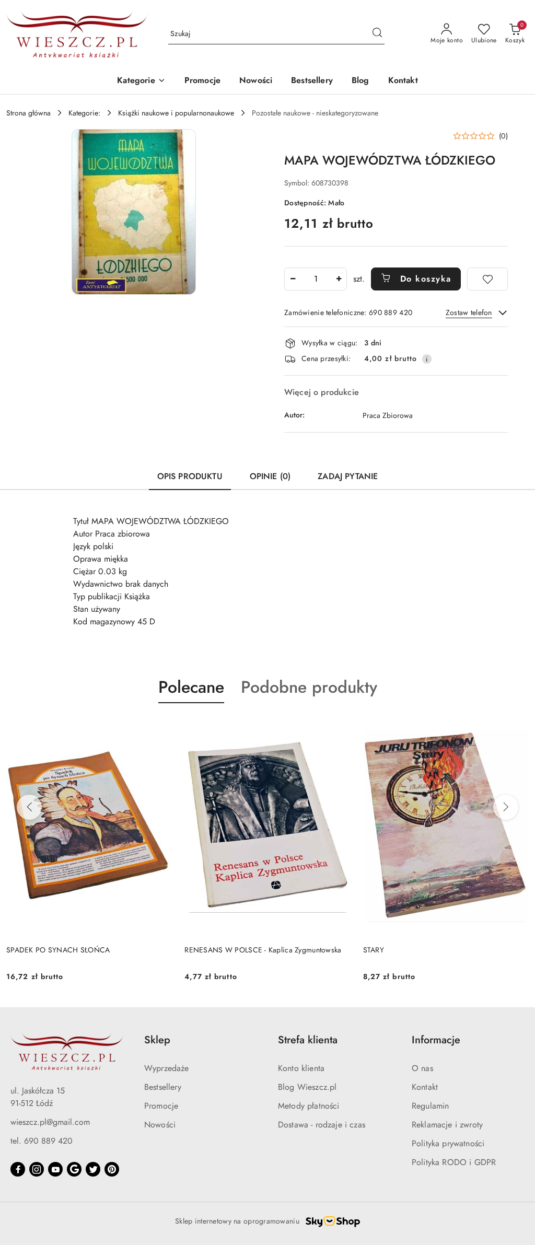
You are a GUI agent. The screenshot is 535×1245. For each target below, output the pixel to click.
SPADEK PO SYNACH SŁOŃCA (58, 950)
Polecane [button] (191, 687)
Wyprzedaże (166, 1068)
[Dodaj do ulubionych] (487, 278)
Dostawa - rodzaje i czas (321, 1125)
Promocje (161, 1106)
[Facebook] (17, 1169)
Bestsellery (162, 1087)
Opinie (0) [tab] (270, 476)
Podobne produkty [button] (309, 687)
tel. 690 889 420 (41, 1141)
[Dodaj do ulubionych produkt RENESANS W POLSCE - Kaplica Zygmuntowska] (338, 728)
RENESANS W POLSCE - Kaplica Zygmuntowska (262, 950)
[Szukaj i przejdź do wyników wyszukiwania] (377, 34)
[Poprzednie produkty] (29, 807)
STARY (373, 950)
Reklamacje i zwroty (447, 1125)
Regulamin (430, 1106)
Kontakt (425, 1087)
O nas (422, 1068)
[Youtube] (55, 1169)
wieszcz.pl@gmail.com (50, 1122)
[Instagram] (36, 1169)
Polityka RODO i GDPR (454, 1162)
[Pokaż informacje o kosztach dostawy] (427, 359)
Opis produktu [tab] (190, 476)
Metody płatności (309, 1106)
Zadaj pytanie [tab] (348, 476)
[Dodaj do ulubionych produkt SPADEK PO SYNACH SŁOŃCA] (160, 728)
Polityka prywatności (448, 1143)
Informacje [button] (436, 1040)
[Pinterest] (111, 1169)
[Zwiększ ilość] (338, 279)
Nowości (160, 1125)
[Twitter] (93, 1169)
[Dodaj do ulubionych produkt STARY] (517, 728)
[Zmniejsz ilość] (292, 279)
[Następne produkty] (505, 807)
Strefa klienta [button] (308, 1040)
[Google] (74, 1169)
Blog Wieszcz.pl (307, 1087)
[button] (141, 81)
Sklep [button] (157, 1040)
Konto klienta (301, 1068)
